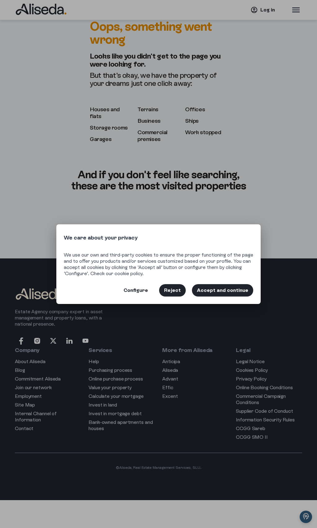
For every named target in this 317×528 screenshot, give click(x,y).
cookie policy (128, 273)
